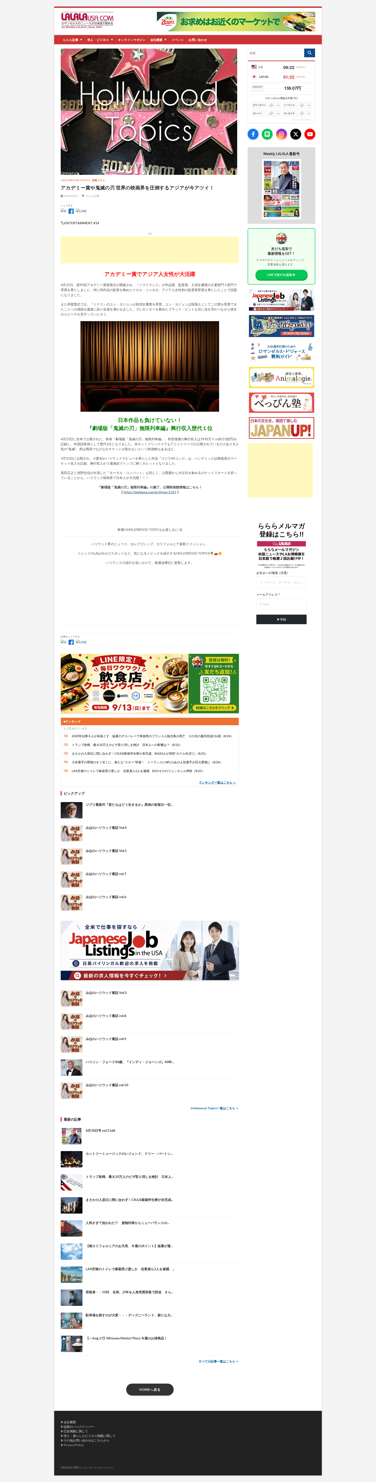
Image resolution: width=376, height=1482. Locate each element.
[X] (295, 134)
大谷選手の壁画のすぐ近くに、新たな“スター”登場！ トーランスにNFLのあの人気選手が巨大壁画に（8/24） (147, 762)
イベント (178, 40)
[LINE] (267, 134)
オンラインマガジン (132, 40)
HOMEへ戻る (150, 1389)
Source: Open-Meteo (302, 120)
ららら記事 (70, 40)
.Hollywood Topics (75, 180)
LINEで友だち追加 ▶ (281, 275)
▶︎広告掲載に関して (74, 1431)
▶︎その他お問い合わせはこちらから (85, 1440)
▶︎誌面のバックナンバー (77, 1426)
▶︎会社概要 (68, 1422)
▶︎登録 (281, 619)
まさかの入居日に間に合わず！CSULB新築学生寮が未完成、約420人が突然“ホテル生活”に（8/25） (140, 753)
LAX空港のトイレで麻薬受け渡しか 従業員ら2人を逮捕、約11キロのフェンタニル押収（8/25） (138, 771)
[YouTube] (309, 134)
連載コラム (98, 180)
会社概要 (156, 40)
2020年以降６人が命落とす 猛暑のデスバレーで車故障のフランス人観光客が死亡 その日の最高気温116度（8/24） (152, 736)
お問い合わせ (197, 40)
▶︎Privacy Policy (72, 1445)
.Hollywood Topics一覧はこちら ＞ (214, 1108)
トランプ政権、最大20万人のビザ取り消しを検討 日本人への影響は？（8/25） (127, 745)
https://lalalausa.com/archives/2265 (150, 492)
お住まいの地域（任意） (273, 572)
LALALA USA (70, 1467)
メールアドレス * (268, 594)
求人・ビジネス (98, 40)
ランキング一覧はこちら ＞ (217, 782)
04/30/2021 (70, 195)
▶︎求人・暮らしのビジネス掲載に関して (88, 1436)
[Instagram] (281, 134)
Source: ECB (257, 91)
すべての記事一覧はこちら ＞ (219, 1361)
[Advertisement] (150, 249)
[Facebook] (253, 134)
